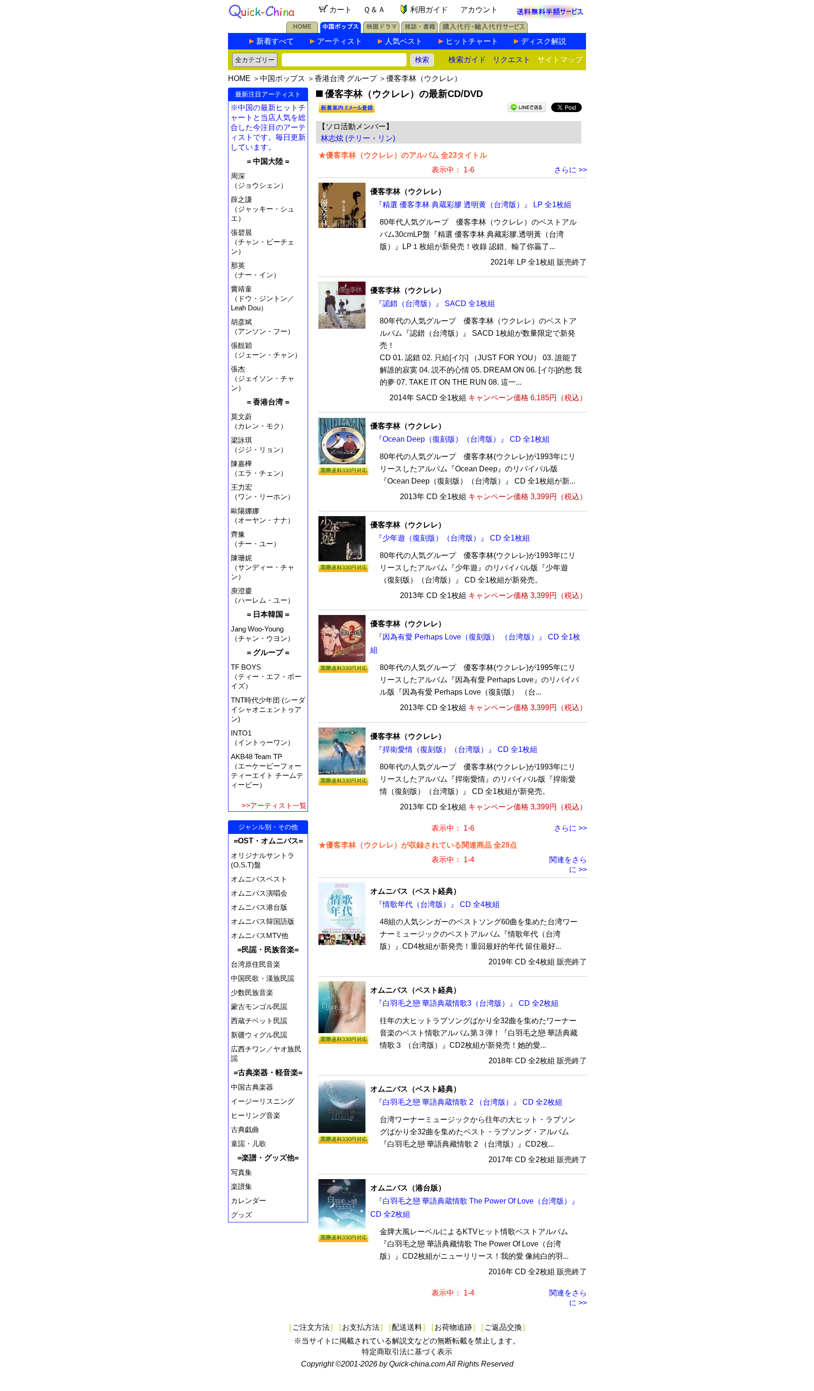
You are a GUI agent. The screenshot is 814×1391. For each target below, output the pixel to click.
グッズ (241, 1215)
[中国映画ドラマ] (381, 30)
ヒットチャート (472, 41)
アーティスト (339, 41)
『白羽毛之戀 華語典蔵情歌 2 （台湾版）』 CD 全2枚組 (468, 1102)
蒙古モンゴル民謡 (259, 1007)
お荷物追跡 (453, 1327)
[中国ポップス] (340, 30)
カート (340, 10)
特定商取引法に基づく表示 (407, 1352)
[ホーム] (302, 30)
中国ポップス (282, 78)
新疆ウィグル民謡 (259, 1035)
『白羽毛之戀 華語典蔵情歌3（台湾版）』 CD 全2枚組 (467, 1003)
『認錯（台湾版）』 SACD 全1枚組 (435, 303)
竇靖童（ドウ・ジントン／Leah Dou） (262, 298)
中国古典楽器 (252, 1087)
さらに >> (570, 170)
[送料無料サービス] (550, 16)
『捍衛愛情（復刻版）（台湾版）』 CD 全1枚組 (456, 749)
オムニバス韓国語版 (262, 921)
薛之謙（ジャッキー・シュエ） (262, 208)
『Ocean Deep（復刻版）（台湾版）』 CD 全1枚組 (462, 439)
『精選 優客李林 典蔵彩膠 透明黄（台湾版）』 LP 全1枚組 (473, 205)
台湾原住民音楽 (255, 964)
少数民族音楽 (252, 992)
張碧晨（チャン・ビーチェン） (262, 241)
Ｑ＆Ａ (374, 10)
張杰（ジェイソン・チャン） (262, 378)
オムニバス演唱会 (259, 893)
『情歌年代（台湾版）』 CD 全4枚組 (437, 904)
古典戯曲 (245, 1129)
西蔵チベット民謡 (259, 1021)
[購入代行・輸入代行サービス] (484, 30)
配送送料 (407, 1327)
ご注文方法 (311, 1327)
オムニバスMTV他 (259, 935)
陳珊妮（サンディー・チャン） (262, 567)
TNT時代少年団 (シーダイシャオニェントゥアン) (268, 709)
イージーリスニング (262, 1101)
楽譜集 (241, 1186)
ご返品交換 (503, 1327)
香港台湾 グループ (346, 78)
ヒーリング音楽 (255, 1115)
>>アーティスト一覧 (274, 805)
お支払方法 (361, 1327)
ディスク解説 (543, 41)
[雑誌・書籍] (419, 30)
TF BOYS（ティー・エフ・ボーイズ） (266, 676)
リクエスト (511, 60)
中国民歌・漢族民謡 (262, 978)
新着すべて (275, 41)
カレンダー (248, 1201)
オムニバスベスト (259, 879)
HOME (239, 78)
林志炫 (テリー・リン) (358, 138)
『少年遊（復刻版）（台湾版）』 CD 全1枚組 (452, 538)
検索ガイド (467, 60)
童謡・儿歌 (248, 1144)
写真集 (241, 1172)
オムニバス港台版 (259, 907)
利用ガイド (429, 10)
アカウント (479, 10)
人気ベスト (404, 41)
